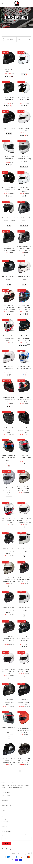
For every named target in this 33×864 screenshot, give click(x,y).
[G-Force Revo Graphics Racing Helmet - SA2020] (24, 296)
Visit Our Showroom (6, 798)
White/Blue (27, 166)
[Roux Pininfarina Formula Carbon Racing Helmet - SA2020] (9, 717)
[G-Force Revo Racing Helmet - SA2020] (9, 87)
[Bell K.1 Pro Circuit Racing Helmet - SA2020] (9, 296)
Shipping (4, 819)
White (10, 76)
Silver (9, 133)
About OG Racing (6, 795)
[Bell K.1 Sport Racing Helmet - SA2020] (24, 117)
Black (6, 76)
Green (24, 647)
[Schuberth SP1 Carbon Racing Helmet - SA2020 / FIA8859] (24, 386)
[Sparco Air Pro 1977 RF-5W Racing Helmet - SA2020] (24, 356)
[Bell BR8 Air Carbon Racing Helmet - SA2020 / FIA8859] (9, 627)
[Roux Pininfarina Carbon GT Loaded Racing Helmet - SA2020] (9, 445)
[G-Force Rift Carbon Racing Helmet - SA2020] (9, 237)
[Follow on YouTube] (10, 849)
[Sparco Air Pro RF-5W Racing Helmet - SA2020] (24, 207)
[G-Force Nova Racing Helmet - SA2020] (9, 146)
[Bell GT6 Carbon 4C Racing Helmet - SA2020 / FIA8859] (24, 568)
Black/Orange (19, 345)
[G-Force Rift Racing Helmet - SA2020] (9, 58)
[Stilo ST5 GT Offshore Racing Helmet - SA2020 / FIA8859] (24, 717)
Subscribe (6, 843)
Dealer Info (4, 826)
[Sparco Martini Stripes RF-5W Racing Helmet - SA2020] (9, 325)
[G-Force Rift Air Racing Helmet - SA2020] (24, 538)
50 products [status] (21, 45)
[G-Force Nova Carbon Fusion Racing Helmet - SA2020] (9, 386)
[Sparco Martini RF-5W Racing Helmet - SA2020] (9, 508)
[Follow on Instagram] (6, 849)
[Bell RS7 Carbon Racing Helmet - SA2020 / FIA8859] (24, 749)
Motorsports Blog (6, 803)
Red (12, 76)
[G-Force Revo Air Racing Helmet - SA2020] (24, 597)
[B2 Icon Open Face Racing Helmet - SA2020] (9, 178)
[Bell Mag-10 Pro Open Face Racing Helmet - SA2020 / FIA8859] (9, 658)
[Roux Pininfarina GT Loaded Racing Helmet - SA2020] (24, 445)
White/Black (25, 166)
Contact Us (4, 814)
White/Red (27, 225)
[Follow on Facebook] (2, 849)
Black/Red (22, 345)
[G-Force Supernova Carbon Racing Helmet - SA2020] (24, 417)
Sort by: (8, 39)
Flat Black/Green (24, 345)
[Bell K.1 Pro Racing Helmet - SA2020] (24, 178)
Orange (26, 74)
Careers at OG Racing (7, 805)
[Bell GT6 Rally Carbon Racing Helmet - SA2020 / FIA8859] (9, 538)
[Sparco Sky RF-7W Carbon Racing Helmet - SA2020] (24, 237)
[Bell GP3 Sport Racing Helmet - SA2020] (24, 266)
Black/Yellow (25, 314)
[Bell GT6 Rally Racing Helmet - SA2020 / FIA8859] (24, 658)
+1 (28, 345)
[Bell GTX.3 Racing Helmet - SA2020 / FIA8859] (9, 266)
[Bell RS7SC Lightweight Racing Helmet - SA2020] (9, 689)
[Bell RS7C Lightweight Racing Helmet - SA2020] (24, 689)
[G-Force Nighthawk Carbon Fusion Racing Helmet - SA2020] (24, 627)
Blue (10, 314)
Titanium (27, 135)
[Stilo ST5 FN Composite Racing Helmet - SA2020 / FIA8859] (9, 477)
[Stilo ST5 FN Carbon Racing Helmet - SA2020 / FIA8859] (9, 417)
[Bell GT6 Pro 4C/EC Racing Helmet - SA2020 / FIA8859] (24, 477)
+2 (13, 105)
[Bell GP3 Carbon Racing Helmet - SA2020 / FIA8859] (9, 749)
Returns (3, 816)
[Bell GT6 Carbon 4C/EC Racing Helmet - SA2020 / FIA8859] (9, 597)
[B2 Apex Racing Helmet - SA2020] (9, 117)
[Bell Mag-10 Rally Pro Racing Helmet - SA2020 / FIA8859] (24, 508)
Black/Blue (21, 314)
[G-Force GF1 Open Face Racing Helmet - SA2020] (9, 207)
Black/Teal (23, 314)
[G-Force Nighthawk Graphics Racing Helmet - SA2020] (24, 325)
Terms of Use (5, 824)
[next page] (20, 771)
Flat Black (8, 76)
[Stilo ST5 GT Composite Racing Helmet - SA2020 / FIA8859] (24, 146)
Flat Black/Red (23, 225)
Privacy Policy (5, 821)
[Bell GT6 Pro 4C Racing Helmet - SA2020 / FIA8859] (9, 568)
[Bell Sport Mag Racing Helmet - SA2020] (24, 87)
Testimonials (5, 800)
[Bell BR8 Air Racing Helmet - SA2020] (9, 356)
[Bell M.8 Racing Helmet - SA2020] (24, 58)
